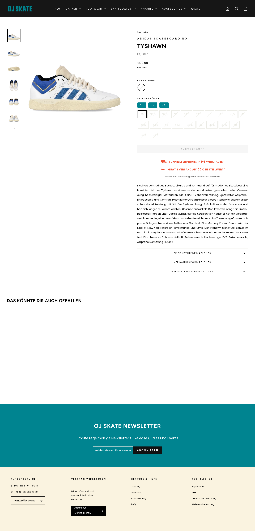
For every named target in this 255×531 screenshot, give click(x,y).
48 (235, 125)
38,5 (186, 114)
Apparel (147, 8)
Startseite (142, 32)
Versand (136, 492)
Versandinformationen (193, 262)
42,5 (143, 125)
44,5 (177, 125)
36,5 (153, 114)
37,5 (165, 114)
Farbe (146, 80)
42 (242, 114)
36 (142, 114)
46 (201, 125)
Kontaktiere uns (24, 500)
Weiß (141, 87)
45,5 (190, 125)
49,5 (155, 135)
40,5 (220, 114)
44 (166, 125)
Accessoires (172, 8)
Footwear (94, 8)
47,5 (224, 125)
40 (209, 114)
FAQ (133, 504)
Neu (57, 8)
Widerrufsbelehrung (203, 504)
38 (175, 114)
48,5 (143, 135)
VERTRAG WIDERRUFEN (82, 510)
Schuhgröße (151, 102)
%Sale (195, 8)
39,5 (198, 114)
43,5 (155, 125)
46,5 (212, 125)
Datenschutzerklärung (204, 498)
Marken (72, 8)
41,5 (232, 114)
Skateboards (122, 8)
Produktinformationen (193, 253)
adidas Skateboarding (162, 39)
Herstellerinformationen (193, 271)
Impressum (198, 486)
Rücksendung (139, 498)
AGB (194, 492)
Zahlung (135, 486)
